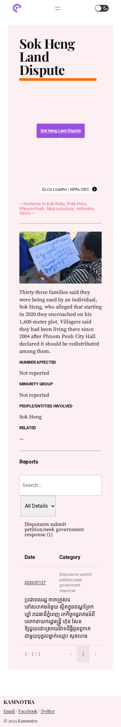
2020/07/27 (35, 582)
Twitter (48, 711)
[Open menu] (58, 8)
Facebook (27, 711)
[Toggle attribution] (94, 189)
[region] (60, 141)
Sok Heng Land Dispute (47, 56)
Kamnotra (19, 701)
